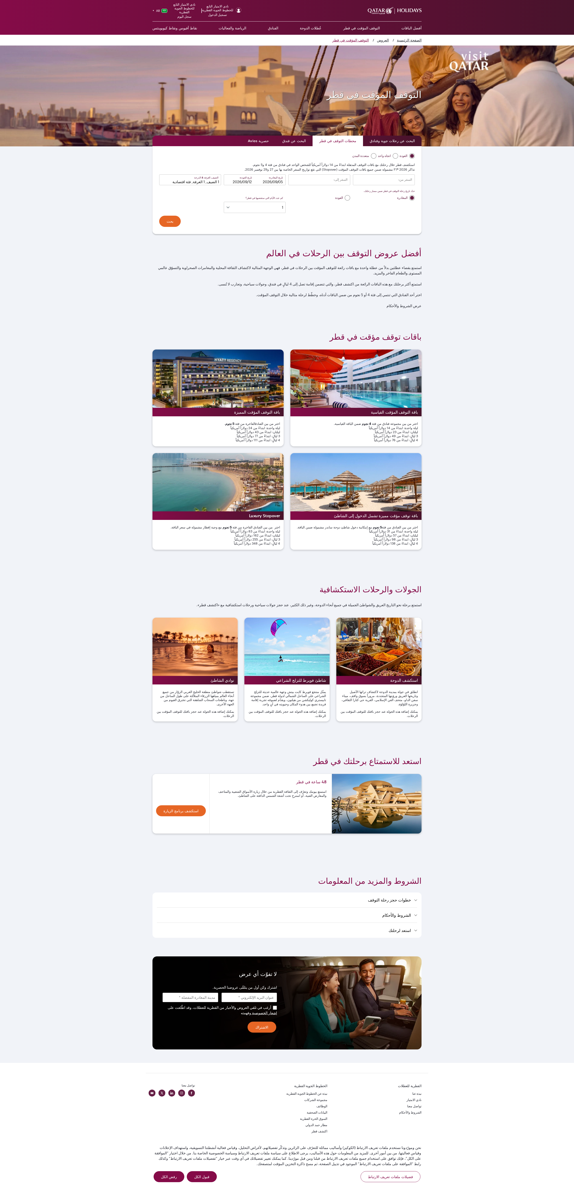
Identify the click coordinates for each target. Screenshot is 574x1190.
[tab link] (258, 141)
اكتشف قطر (319, 1131)
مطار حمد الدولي (316, 1125)
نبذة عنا (417, 1093)
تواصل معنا (414, 1106)
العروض (383, 40)
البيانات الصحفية (317, 1112)
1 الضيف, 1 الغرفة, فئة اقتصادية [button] (195, 182)
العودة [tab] (404, 156)
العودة (339, 198)
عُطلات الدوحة (311, 28)
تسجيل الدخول (217, 15)
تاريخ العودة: (246, 177)
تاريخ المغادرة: (276, 177)
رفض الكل (169, 1177)
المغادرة (402, 198)
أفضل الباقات (411, 28)
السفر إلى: (341, 179)
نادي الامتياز (414, 1100)
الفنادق (273, 28)
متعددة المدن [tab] (361, 156)
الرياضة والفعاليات (232, 28)
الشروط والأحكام (410, 1112)
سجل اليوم (184, 16)
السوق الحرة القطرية (313, 1119)
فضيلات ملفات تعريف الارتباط (390, 1177)
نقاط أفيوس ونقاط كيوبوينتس (174, 28)
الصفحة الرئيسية (409, 40)
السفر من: (405, 179)
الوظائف (321, 1106)
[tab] (392, 141)
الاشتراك (261, 1027)
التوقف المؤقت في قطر (361, 28)
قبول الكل (201, 1177)
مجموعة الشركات (315, 1100)
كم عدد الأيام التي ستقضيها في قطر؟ (264, 198)
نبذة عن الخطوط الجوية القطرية (306, 1093)
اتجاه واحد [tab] (384, 156)
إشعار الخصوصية (264, 1013)
